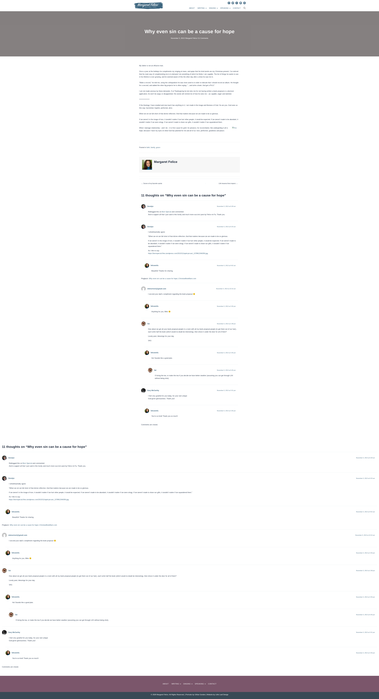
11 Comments (203, 38)
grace (158, 147)
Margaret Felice (191, 38)
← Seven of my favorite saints (151, 183)
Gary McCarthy (153, 390)
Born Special (166, 212)
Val (148, 324)
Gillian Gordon (200, 695)
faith (148, 147)
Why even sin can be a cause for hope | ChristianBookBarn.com (172, 279)
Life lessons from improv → (228, 183)
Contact (237, 8)
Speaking (224, 8)
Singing (212, 8)
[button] (206, 8)
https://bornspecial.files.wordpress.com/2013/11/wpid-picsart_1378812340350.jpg (178, 253)
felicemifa (154, 265)
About (192, 8)
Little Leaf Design (221, 695)
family (153, 147)
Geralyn (150, 206)
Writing (201, 8)
